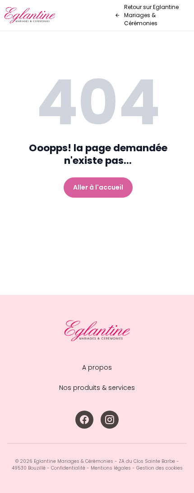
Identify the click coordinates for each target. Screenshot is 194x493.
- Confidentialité (65, 468)
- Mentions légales (108, 468)
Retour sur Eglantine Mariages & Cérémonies (151, 15)
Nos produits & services (97, 387)
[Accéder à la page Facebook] (84, 420)
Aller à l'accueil (98, 187)
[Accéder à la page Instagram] (110, 420)
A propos (97, 367)
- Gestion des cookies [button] (157, 468)
